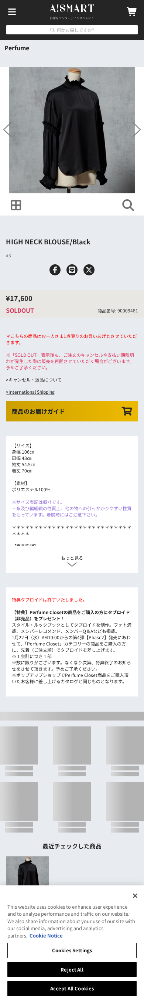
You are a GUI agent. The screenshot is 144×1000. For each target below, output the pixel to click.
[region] (72, 942)
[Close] (135, 896)
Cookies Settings (72, 950)
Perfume (16, 47)
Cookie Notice (46, 935)
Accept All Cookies (72, 988)
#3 (8, 246)
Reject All (72, 969)
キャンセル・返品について (35, 361)
